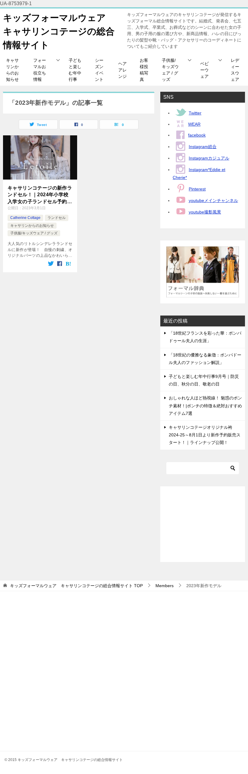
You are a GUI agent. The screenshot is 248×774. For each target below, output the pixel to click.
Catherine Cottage (25, 218)
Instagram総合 (203, 146)
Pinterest (197, 189)
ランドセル (56, 218)
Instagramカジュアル (209, 158)
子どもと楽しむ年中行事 (75, 70)
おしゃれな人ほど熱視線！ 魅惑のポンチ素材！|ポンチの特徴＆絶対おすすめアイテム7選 (205, 405)
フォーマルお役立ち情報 (39, 70)
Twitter (195, 113)
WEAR (194, 124)
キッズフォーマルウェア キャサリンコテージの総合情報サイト (59, 31)
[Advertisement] (202, 524)
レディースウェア (235, 70)
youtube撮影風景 (205, 212)
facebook (197, 135)
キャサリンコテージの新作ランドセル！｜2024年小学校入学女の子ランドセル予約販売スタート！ (40, 195)
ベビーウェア (204, 70)
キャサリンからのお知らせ (12, 70)
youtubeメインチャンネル (213, 200)
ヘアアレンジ (122, 70)
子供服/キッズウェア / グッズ (170, 70)
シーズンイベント (99, 70)
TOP (76, 585)
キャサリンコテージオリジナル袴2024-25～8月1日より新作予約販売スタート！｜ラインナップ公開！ (204, 435)
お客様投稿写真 (144, 70)
